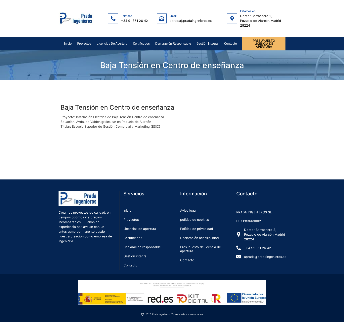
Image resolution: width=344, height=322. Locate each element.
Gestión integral (207, 43)
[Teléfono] (113, 18)
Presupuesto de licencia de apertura (200, 249)
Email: (173, 15)
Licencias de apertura (112, 43)
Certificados (141, 43)
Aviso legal (188, 210)
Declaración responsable (173, 43)
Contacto (230, 43)
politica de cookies (194, 220)
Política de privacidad (196, 229)
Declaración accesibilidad (199, 238)
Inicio (68, 43)
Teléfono (126, 15)
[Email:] (162, 18)
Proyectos (84, 43)
